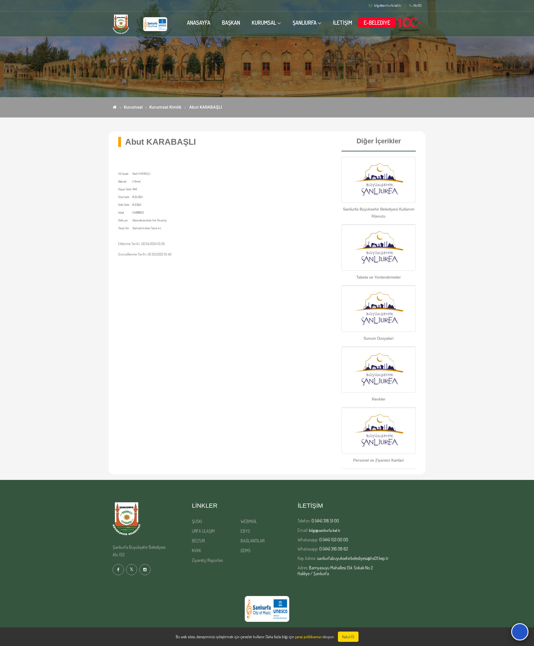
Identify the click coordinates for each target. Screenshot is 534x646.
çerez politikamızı (308, 636)
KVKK (196, 550)
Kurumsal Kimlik (165, 107)
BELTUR (198, 541)
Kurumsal (133, 107)
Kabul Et (348, 636)
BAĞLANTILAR (252, 541)
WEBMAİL (249, 521)
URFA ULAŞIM (203, 531)
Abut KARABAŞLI (205, 107)
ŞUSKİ (197, 521)
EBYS (245, 531)
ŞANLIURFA (305, 22)
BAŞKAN (231, 22)
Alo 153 (417, 5)
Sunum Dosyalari (379, 338)
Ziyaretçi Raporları (207, 560)
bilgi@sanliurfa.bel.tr (324, 530)
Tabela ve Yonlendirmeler (378, 277)
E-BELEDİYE (377, 22)
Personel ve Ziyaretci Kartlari (378, 460)
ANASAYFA (198, 22)
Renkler (378, 399)
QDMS (246, 550)
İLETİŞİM (342, 22)
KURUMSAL (264, 22)
